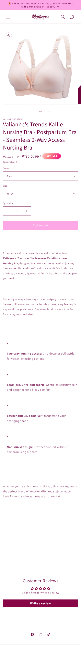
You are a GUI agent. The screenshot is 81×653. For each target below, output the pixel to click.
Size (5, 185)
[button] (8, 16)
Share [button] (10, 565)
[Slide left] (32, 111)
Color (6, 168)
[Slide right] (49, 111)
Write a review (40, 603)
